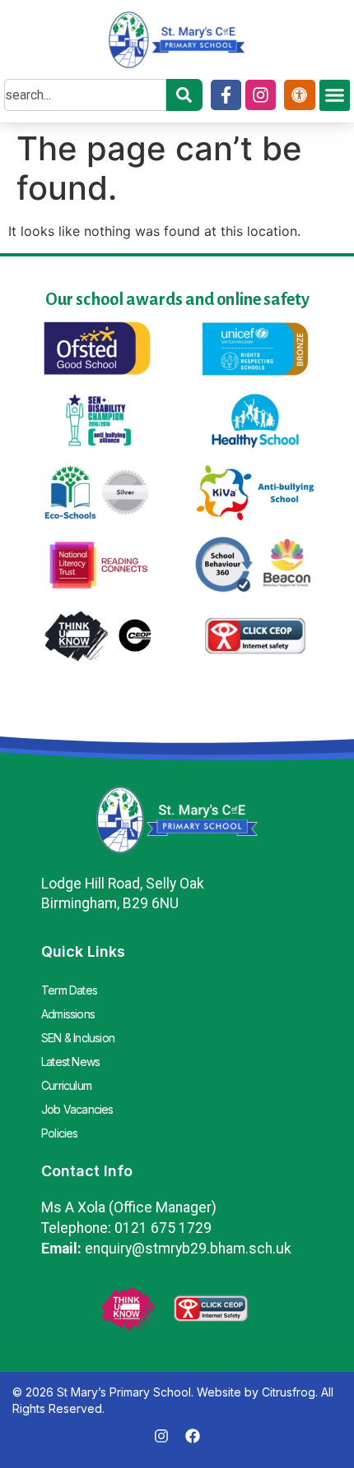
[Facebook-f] (226, 95)
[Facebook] (192, 1436)
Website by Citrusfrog (256, 1392)
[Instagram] (260, 95)
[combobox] (85, 95)
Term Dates (69, 990)
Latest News (70, 1062)
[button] (335, 95)
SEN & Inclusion (77, 1038)
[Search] (184, 95)
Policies (59, 1133)
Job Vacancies (77, 1109)
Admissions (68, 1014)
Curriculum (66, 1085)
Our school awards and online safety (177, 299)
